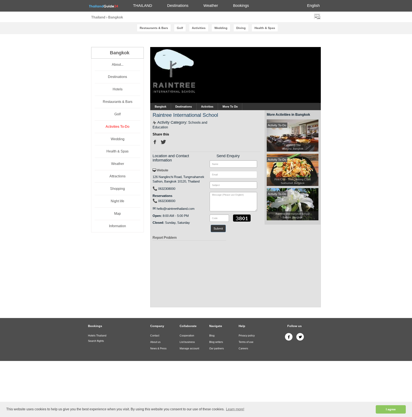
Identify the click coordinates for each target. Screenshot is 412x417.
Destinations (117, 77)
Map (117, 213)
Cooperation (187, 335)
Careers (243, 348)
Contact (154, 335)
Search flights (96, 340)
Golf (117, 114)
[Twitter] (300, 337)
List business (187, 342)
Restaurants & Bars (117, 101)
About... (117, 64)
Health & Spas (117, 151)
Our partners (216, 348)
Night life (117, 201)
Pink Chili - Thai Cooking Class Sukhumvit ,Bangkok (292, 181)
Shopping (117, 188)
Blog (212, 335)
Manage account (189, 348)
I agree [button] (391, 409)
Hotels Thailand (97, 335)
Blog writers (216, 342)
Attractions (117, 176)
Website (162, 170)
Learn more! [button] (235, 409)
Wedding (117, 139)
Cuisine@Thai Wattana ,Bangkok (292, 147)
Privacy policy (247, 335)
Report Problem (165, 237)
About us (155, 342)
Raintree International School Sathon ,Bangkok (293, 215)
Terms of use (246, 342)
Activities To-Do (117, 126)
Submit (218, 228)
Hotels (118, 89)
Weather (210, 5)
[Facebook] (288, 337)
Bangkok (160, 106)
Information (117, 226)
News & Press (158, 348)
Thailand (142, 5)
